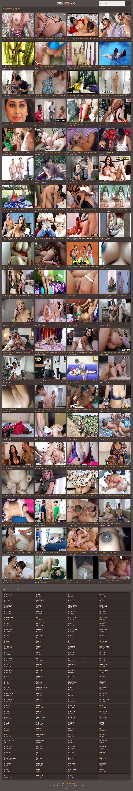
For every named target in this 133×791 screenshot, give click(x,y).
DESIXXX (66, 3)
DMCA (66, 788)
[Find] (128, 3)
